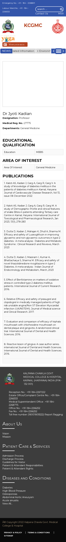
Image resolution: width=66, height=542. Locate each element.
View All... (7, 503)
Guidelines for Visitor (13, 462)
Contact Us (41, 13)
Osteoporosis (9, 494)
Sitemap (8, 536)
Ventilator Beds (16, 44)
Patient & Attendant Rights (17, 468)
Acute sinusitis (10, 500)
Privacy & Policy (13, 532)
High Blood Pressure (14, 490)
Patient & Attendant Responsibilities (22, 465)
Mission (6, 436)
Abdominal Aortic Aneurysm (18, 497)
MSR (61, 13)
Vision (5, 433)
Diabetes (7, 487)
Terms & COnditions (39, 532)
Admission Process (13, 455)
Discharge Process (12, 459)
